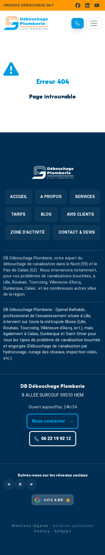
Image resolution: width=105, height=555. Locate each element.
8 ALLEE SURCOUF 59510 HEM (52, 395)
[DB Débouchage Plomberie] (25, 23)
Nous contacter (49, 421)
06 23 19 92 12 (56, 438)
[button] (77, 23)
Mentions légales (30, 526)
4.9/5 (58, 500)
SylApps (62, 531)
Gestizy (42, 531)
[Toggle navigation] (94, 23)
